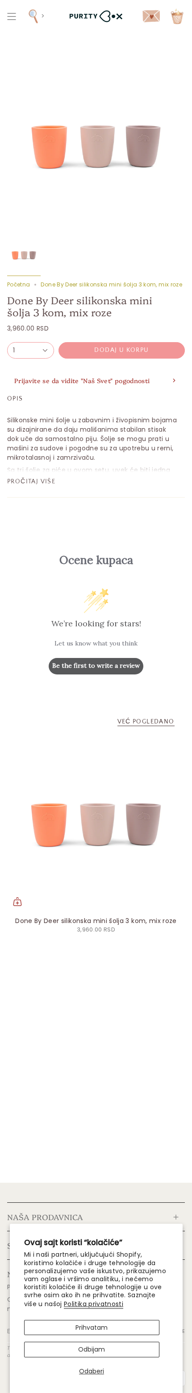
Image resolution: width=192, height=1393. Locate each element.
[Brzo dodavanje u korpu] (17, 902)
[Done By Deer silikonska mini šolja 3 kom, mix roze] (96, 823)
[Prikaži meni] (12, 16)
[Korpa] (177, 16)
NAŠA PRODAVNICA (45, 1216)
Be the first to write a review (96, 666)
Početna (18, 284)
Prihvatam (91, 1327)
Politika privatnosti (93, 1303)
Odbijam (91, 1349)
